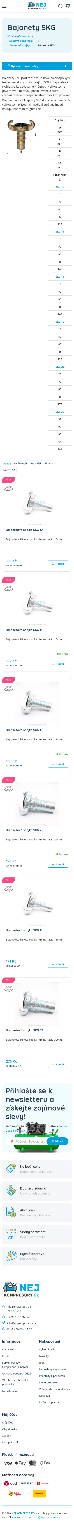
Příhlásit (57, 1141)
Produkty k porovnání (52, 1376)
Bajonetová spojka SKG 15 (24, 630)
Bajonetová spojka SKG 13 (24, 930)
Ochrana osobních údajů (17, 1373)
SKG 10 (60, 186)
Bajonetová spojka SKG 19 (24, 730)
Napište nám (10, 1391)
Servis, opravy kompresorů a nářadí (15, 1365)
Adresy (6, 1435)
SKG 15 (60, 276)
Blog (42, 1362)
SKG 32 (60, 411)
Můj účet (7, 1422)
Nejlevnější (20, 463)
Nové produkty (48, 1382)
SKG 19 (60, 321)
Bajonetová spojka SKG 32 (24, 1030)
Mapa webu (9, 1349)
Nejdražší (35, 463)
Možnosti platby (49, 1402)
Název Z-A (9, 470)
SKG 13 (60, 231)
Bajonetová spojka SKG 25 (24, 830)
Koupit (59, 564)
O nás (5, 1356)
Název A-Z (50, 463)
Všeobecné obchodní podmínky (15, 1382)
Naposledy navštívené (52, 1369)
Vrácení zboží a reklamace (55, 1389)
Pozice (7, 463)
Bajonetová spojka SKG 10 (24, 530)
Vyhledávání (46, 1349)
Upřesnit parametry (38, 66)
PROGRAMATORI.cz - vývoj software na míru (38, 1517)
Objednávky (9, 1429)
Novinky (44, 1356)
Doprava (44, 1395)
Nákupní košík (10, 1442)
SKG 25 (60, 366)
